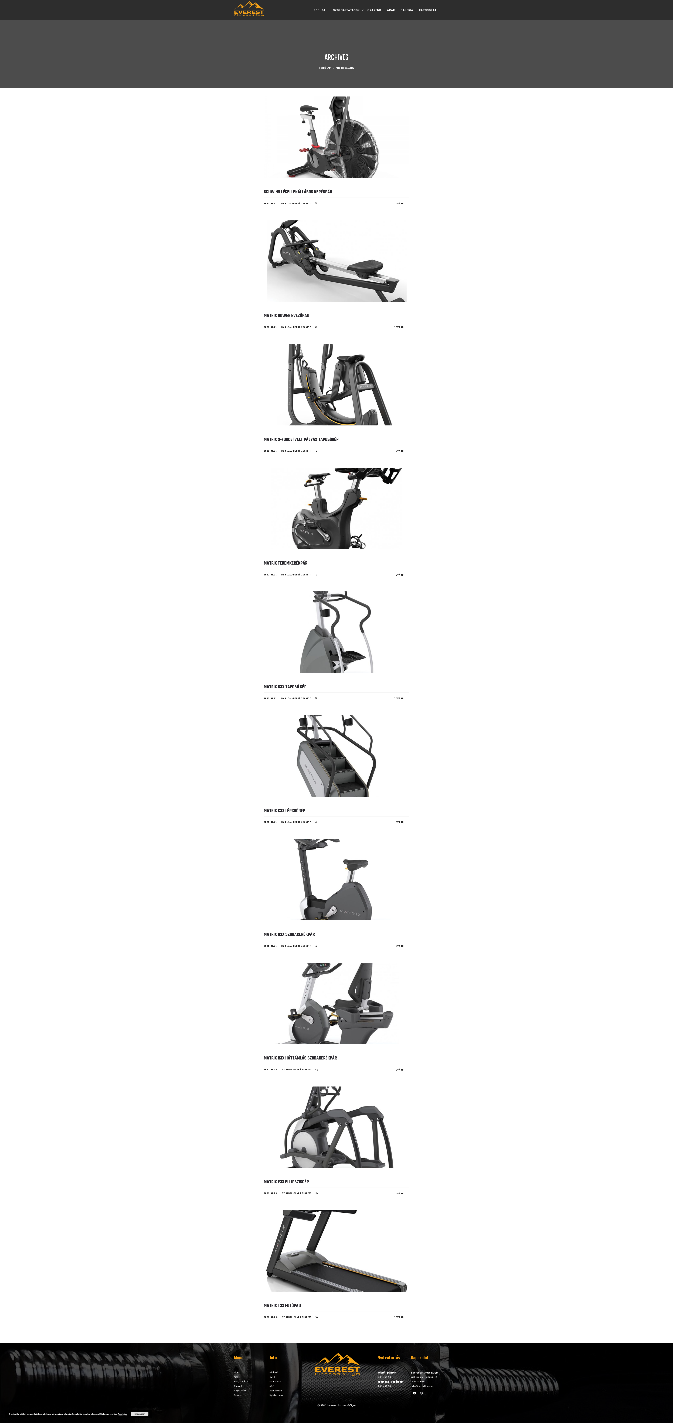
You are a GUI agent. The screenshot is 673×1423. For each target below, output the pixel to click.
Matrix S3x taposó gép (285, 687)
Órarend (374, 10)
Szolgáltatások (346, 10)
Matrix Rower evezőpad (286, 315)
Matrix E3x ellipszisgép (286, 1182)
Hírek (236, 1372)
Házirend (274, 1372)
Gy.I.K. (272, 1376)
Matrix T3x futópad (282, 1305)
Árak (391, 10)
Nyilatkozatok (276, 1395)
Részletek (122, 1414)
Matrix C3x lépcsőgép (284, 810)
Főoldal (320, 10)
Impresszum (275, 1381)
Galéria (407, 10)
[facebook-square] (414, 1393)
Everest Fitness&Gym (341, 1405)
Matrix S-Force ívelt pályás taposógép (301, 439)
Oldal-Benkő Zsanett (298, 203)
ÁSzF (272, 1386)
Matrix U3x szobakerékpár (289, 934)
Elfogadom (139, 1413)
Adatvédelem (276, 1390)
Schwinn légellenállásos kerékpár (298, 192)
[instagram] (421, 1393)
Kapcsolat (428, 10)
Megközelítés (240, 1390)
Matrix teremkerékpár (285, 563)
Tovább (399, 204)
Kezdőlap (325, 67)
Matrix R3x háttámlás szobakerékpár (300, 1058)
